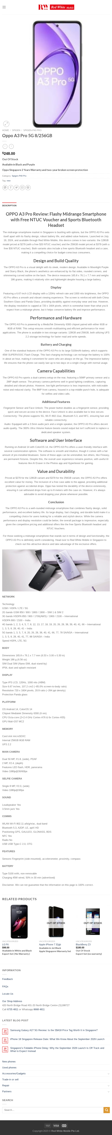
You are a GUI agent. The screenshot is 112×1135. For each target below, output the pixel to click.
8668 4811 (39, 1009)
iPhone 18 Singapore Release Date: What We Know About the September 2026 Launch (57, 1039)
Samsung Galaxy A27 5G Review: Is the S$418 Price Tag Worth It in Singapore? (54, 1030)
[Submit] (107, 1110)
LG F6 (5, 944)
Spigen (16, 130)
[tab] (9, 205)
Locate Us (7, 993)
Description (9, 205)
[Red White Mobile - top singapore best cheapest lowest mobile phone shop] (56, 7)
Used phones (9, 1067)
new (8, 180)
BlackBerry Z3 (83, 944)
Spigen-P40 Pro (32, 130)
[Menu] (4, 7)
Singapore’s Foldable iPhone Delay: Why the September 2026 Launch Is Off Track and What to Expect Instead (57, 1049)
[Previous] (2, 934)
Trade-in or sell (10, 1079)
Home (5, 130)
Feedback (7, 979)
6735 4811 (12, 1009)
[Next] (109, 934)
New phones (9, 1061)
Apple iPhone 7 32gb (50, 944)
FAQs (5, 986)
